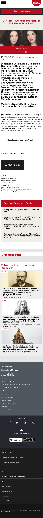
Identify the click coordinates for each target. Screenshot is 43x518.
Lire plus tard (20, 51)
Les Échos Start (6, 409)
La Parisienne (5, 391)
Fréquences (5, 471)
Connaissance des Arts (8, 403)
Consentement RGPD (24, 510)
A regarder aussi (11, 255)
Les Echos (4, 378)
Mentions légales (7, 452)
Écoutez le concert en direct (19, 140)
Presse (4, 481)
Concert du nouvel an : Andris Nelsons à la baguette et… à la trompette (22, 218)
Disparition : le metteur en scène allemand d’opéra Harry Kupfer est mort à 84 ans (21, 226)
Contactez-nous (7, 491)
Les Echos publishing (7, 397)
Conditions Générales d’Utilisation (12, 457)
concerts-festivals (21, 48)
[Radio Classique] (36, 6)
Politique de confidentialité (10, 462)
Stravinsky (5, 123)
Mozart (12, 119)
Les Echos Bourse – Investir (9, 387)
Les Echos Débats (6, 394)
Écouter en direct (25, 11)
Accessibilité (6, 501)
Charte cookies (6, 467)
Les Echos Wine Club (7, 381)
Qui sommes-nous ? (8, 486)
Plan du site (5, 496)
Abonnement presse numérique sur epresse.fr (15, 384)
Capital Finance (6, 400)
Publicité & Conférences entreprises (13, 476)
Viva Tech (4, 406)
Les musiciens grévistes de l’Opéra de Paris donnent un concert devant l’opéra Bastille (22, 235)
